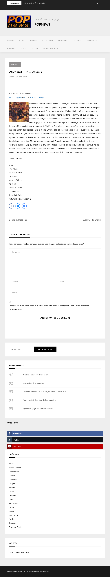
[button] (97, 3)
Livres (11, 507)
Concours (92, 40)
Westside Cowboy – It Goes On (35, 375)
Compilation (14, 471)
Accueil (10, 40)
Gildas (11, 77)
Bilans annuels (50, 48)
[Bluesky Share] (17, 206)
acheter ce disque (37, 97)
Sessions (11, 48)
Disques (33, 40)
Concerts (62, 40)
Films (11, 499)
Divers (35, 48)
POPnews (42, 24)
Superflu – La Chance (92, 220)
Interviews (47, 40)
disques (12, 487)
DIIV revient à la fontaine (35, 3)
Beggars (18, 97)
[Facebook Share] (11, 206)
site (25, 97)
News (21, 40)
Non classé (13, 515)
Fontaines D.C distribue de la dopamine (39, 400)
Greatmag (36, 572)
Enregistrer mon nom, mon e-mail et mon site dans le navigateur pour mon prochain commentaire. (49, 307)
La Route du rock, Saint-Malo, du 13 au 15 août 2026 (44, 391)
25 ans (23, 48)
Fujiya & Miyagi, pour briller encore (38, 408)
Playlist (12, 519)
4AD (11, 97)
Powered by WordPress (16, 572)
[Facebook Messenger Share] (24, 206)
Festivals (77, 40)
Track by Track (15, 527)
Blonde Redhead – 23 (18, 220)
